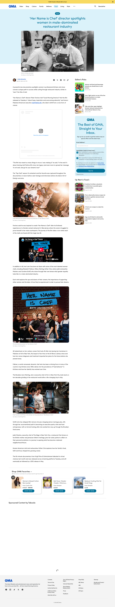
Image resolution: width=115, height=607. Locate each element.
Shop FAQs (81, 579)
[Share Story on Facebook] (54, 80)
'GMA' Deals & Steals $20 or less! (57, 2)
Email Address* (80, 142)
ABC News (81, 582)
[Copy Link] (67, 80)
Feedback (65, 593)
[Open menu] (74, 6)
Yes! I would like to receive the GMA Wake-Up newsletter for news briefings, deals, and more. (90, 158)
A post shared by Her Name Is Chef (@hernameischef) (40, 155)
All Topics (81, 591)
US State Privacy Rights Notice (86, 166)
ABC (80, 585)
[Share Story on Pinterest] (61, 80)
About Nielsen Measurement (66, 587)
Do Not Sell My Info (52, 588)
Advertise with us (52, 595)
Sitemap (96, 579)
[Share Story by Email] (64, 80)
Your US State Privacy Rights (68, 580)
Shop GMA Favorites (21, 471)
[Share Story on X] (57, 80)
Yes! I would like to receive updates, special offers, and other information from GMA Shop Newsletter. (91, 153)
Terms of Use (100, 163)
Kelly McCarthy (22, 79)
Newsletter (101, 6)
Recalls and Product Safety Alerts (99, 583)
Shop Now (28, 491)
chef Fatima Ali (37, 103)
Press (64, 591)
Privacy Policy (101, 164)
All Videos (81, 588)
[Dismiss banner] (113, 2)
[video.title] (57, 51)
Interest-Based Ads (68, 584)
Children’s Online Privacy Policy (52, 591)
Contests (50, 579)
